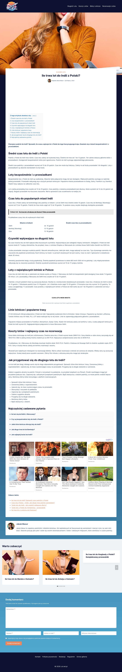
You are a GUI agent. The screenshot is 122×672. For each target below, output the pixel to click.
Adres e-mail (49, 633)
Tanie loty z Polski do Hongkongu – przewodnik (28, 508)
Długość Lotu (72, 6)
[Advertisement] (61, 97)
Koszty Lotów (83, 6)
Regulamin (71, 657)
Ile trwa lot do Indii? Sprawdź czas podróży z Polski (29, 500)
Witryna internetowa (89, 633)
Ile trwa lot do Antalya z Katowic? (60, 579)
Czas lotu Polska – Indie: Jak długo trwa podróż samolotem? (33, 503)
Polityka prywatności (49, 657)
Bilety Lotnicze (95, 6)
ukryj (34, 115)
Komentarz (10, 609)
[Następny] (116, 567)
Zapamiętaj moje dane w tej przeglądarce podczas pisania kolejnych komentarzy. (34, 638)
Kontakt (37, 657)
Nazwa (9, 633)
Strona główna (82, 657)
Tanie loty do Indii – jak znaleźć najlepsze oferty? (29, 505)
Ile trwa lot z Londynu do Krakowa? (24, 510)
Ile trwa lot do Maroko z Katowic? (19, 579)
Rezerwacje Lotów (109, 6)
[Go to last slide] (5, 567)
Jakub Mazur (60, 80)
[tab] (57, 586)
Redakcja (62, 657)
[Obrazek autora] (49, 80)
